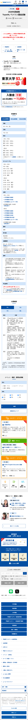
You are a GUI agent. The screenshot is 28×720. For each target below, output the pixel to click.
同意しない (14, 712)
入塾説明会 (7, 424)
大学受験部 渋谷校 (8, 199)
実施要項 (7, 47)
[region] (14, 706)
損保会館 (6, 205)
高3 (4, 399)
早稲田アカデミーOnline (9, 245)
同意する (14, 717)
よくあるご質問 (15, 563)
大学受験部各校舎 (8, 106)
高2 (20, 397)
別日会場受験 (14, 119)
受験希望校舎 (9, 290)
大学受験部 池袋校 (8, 197)
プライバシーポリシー (20, 700)
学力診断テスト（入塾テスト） (13, 447)
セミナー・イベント (18, 385)
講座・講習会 (7, 388)
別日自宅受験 (22, 119)
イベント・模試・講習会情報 (8, 50)
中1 (7, 307)
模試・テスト (7, 385)
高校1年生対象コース (17, 516)
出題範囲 (19, 47)
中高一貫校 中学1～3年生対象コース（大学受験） (19, 504)
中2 (20, 307)
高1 (20, 310)
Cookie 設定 (14, 708)
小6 (4, 395)
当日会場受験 (5, 119)
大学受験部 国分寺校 (9, 217)
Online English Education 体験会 (13, 465)
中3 (7, 310)
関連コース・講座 (21, 50)
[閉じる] (26, 695)
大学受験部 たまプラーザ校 (11, 201)
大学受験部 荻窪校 (8, 213)
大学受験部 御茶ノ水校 (17, 291)
